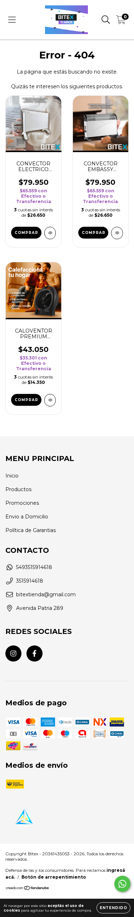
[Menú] (12, 19)
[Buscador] (106, 19)
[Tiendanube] (27, 889)
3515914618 (29, 581)
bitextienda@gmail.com (46, 594)
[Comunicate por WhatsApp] (122, 884)
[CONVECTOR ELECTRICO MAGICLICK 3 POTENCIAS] (50, 233)
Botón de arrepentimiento (53, 877)
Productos (18, 489)
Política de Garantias (30, 530)
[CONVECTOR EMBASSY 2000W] (117, 233)
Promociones (22, 503)
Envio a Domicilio (26, 516)
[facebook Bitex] (34, 653)
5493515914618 (34, 567)
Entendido (113, 908)
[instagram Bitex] (13, 653)
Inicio (12, 475)
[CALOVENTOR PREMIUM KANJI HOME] (50, 400)
